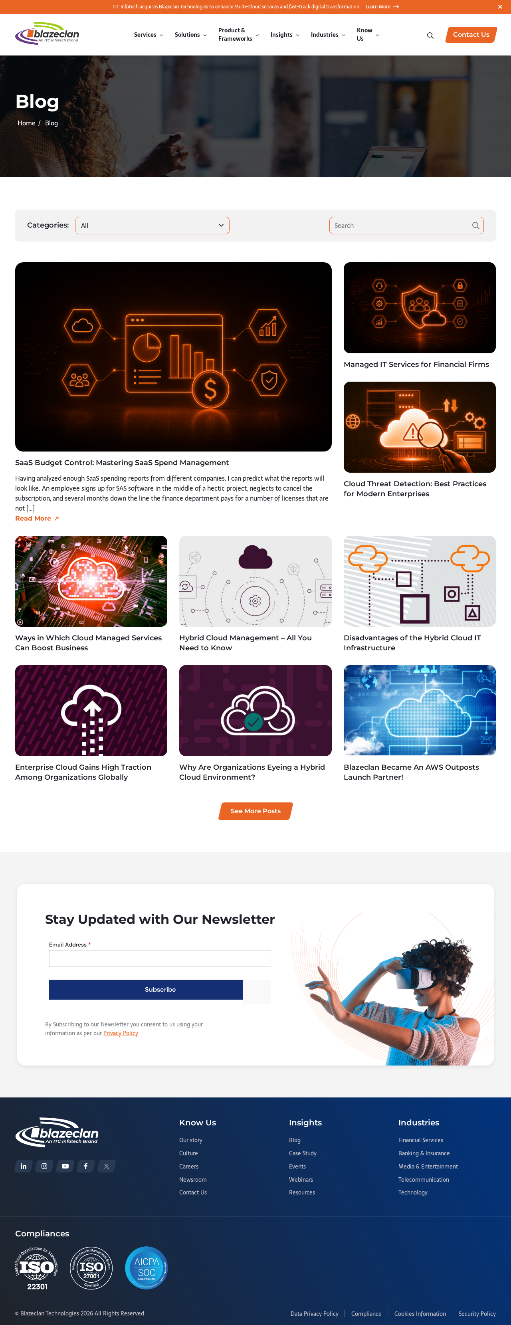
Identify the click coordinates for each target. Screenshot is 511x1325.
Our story (190, 1141)
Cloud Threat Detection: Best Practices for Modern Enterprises (415, 488)
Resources (302, 1193)
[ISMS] (91, 1268)
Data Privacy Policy (315, 1314)
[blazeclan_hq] (106, 1166)
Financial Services (420, 1141)
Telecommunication (423, 1180)
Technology (413, 1193)
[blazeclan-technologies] (23, 1166)
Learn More (378, 7)
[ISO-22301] (36, 1268)
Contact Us (193, 1193)
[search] (431, 35)
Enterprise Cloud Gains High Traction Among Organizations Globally (83, 772)
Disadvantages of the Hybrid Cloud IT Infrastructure (412, 643)
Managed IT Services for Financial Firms (416, 364)
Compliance (366, 1314)
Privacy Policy (120, 1033)
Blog (295, 1141)
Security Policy (477, 1314)
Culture (188, 1154)
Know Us (364, 34)
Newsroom (193, 1180)
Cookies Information (420, 1314)
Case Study (303, 1154)
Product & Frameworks (235, 34)
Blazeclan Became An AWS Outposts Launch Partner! (411, 772)
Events (297, 1167)
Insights (282, 34)
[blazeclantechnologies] (44, 1166)
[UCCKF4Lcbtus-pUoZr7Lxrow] (65, 1166)
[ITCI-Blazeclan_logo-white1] (57, 1122)
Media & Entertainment (428, 1167)
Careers (188, 1167)
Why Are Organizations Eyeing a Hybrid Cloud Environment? (252, 772)
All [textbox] (84, 226)
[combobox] (152, 225)
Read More (33, 518)
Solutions (187, 34)
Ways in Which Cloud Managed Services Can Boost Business (88, 643)
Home (27, 123)
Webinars (301, 1180)
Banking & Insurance (424, 1154)
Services (145, 34)
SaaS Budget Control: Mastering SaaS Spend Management (122, 462)
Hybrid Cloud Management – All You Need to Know (245, 643)
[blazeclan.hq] (85, 1166)
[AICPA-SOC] (146, 1267)
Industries (325, 34)
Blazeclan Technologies (49, 1313)
